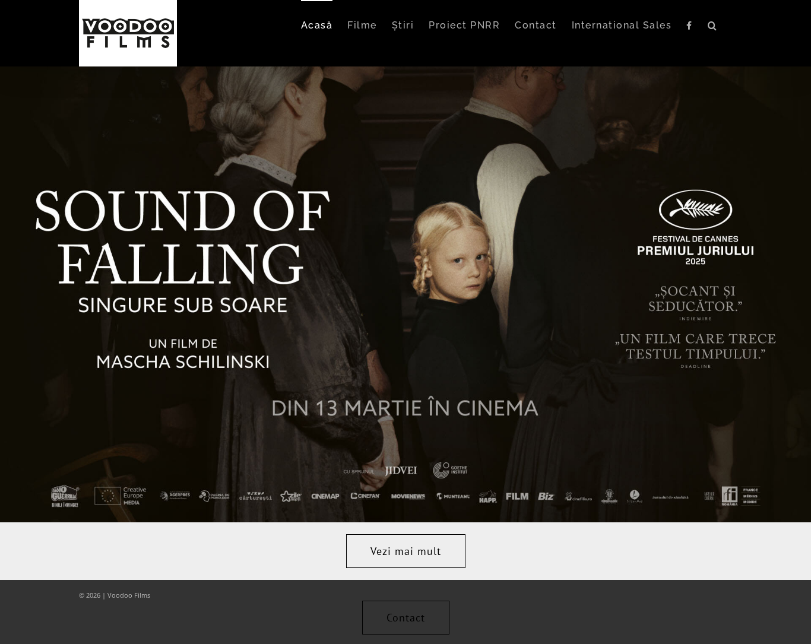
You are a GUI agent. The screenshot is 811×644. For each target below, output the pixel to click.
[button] (713, 25)
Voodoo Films (128, 595)
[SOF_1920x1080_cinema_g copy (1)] (405, 71)
